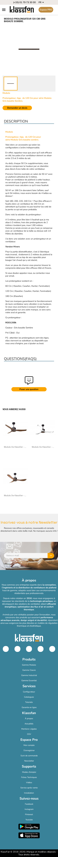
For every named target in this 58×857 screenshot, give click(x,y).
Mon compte (29, 745)
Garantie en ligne (29, 707)
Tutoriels (29, 702)
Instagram (29, 809)
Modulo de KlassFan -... (15, 447)
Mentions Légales (29, 729)
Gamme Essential (29, 680)
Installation (29, 793)
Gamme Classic (29, 670)
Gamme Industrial (29, 675)
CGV (29, 734)
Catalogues (29, 697)
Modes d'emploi (29, 772)
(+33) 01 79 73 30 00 (24, 2)
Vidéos (29, 782)
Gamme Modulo (29, 665)
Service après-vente (29, 787)
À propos (29, 718)
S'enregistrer (29, 750)
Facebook (29, 804)
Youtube (29, 819)
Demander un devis (17, 107)
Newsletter (29, 761)
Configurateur (29, 691)
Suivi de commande (29, 755)
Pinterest (29, 814)
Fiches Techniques (29, 777)
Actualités (29, 723)
